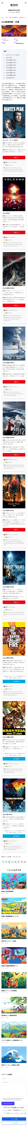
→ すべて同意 (14, 1119)
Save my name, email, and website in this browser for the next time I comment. (13, 1099)
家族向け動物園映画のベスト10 (9, 916)
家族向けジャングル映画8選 (9, 990)
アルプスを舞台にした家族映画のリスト (12, 1040)
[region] (14, 1115)
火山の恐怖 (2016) (11, 70)
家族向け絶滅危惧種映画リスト (9, 966)
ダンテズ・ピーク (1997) (12, 55)
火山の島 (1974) (10, 78)
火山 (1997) (9, 57)
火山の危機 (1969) (11, 75)
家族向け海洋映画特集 (7, 891)
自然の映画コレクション (8, 33)
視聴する (16, 157)
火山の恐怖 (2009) (11, 65)
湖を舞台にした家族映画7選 (9, 1015)
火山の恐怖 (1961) (10, 72)
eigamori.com (14, 10)
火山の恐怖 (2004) (11, 62)
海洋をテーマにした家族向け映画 (10, 1065)
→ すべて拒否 (14, 1123)
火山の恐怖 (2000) (11, 60)
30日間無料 (16, 681)
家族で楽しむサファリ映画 (8, 941)
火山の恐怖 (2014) (11, 67)
